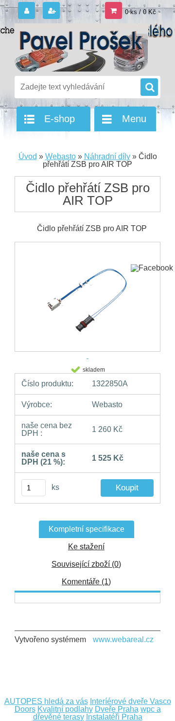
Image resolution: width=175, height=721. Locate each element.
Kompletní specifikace (86, 529)
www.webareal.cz (123, 639)
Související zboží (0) (86, 564)
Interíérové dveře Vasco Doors (93, 705)
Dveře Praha (117, 709)
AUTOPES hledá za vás (46, 701)
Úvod (27, 156)
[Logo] (81, 47)
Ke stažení (86, 546)
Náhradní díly (107, 156)
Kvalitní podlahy (65, 709)
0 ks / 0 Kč (140, 12)
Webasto (60, 156)
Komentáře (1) (86, 581)
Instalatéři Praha (114, 717)
